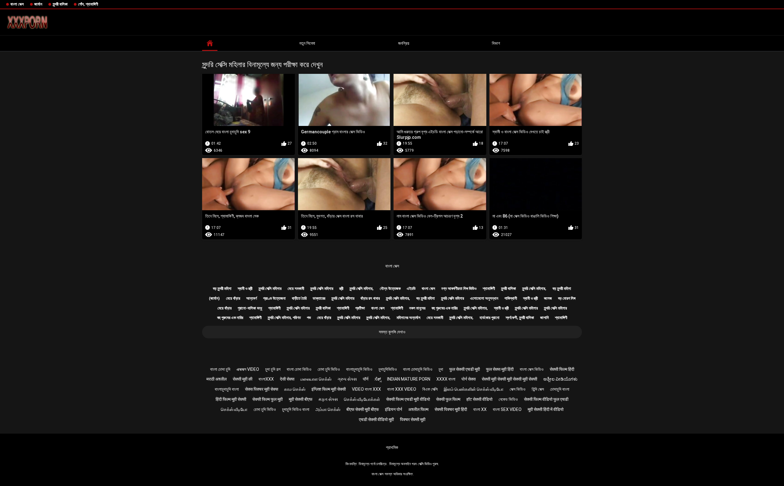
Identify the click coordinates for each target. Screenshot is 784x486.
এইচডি (411, 288)
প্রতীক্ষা (360, 308)
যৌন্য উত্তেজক (390, 288)
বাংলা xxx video (401, 389)
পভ (309, 317)
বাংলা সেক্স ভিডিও (532, 369)
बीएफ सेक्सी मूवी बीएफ (362, 409)
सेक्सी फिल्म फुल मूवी (267, 399)
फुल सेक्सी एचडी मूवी (464, 369)
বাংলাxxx (266, 379)
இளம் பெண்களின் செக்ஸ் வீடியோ (473, 389)
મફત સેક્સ (328, 399)
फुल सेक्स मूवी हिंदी (500, 369)
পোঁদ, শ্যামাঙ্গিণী (88, 4)
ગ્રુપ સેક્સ (347, 379)
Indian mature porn (408, 379)
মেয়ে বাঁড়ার (233, 298)
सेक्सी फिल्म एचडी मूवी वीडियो (408, 399)
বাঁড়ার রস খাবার (370, 298)
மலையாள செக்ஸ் (315, 379)
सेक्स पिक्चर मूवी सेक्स (261, 389)
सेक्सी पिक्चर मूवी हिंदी (451, 409)
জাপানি (544, 317)
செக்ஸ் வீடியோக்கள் (362, 399)
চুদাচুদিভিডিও (388, 369)
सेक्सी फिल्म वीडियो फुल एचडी (546, 399)
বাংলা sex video (507, 409)
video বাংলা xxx (366, 389)
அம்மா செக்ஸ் (327, 409)
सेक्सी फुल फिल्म (448, 399)
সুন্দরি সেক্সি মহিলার (269, 288)
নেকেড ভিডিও (508, 399)
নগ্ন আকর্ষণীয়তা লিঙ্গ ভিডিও (459, 288)
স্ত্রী (341, 288)
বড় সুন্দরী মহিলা (222, 288)
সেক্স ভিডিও (518, 389)
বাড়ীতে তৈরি (299, 298)
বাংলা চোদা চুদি (220, 369)
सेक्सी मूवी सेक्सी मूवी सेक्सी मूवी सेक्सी (509, 379)
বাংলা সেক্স (17, 4)
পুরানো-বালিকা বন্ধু (250, 308)
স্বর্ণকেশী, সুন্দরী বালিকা (520, 317)
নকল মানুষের (417, 308)
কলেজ (548, 298)
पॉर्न (365, 379)
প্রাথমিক (392, 447)
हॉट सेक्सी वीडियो (479, 399)
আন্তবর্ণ (251, 298)
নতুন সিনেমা (307, 43)
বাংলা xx (480, 409)
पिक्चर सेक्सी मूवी (412, 419)
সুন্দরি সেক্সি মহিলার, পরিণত (284, 317)
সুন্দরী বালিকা (60, 4)
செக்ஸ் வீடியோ (234, 409)
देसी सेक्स (287, 379)
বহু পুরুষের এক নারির (445, 308)
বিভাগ (496, 43)
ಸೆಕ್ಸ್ (378, 379)
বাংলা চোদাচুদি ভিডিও (417, 369)
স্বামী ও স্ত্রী (245, 288)
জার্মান (38, 4)
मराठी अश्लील (216, 379)
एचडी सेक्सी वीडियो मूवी (376, 419)
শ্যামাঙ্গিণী (489, 288)
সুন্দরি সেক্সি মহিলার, (361, 288)
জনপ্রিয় (403, 43)
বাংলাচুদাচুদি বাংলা (227, 389)
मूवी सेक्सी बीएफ (300, 399)
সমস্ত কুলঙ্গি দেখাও (392, 331)
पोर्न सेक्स (469, 379)
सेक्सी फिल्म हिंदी (562, 369)
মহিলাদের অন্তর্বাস (408, 317)
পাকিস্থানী (510, 298)
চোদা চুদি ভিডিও (329, 369)
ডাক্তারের (319, 298)
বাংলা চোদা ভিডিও (299, 369)
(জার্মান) (214, 298)
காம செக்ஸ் (294, 389)
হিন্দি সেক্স (538, 389)
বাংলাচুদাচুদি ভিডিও (359, 369)
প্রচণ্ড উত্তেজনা (274, 298)
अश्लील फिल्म (418, 409)
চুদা (441, 369)
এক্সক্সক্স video (247, 369)
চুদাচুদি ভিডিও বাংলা (295, 409)
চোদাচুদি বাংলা (559, 389)
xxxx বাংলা (445, 379)
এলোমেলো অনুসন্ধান (484, 298)
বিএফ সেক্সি (430, 389)
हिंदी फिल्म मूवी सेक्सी (231, 399)
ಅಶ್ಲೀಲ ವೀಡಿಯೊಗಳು (560, 379)
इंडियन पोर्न (393, 409)
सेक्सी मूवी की (242, 379)
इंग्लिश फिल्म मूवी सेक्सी (328, 389)
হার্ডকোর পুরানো (489, 317)
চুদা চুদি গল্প (273, 369)
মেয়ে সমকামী (296, 288)
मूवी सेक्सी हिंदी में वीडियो (546, 409)
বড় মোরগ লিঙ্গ (566, 298)
